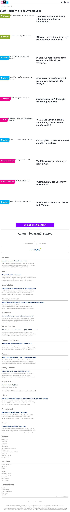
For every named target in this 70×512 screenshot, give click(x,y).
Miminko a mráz (25, 302)
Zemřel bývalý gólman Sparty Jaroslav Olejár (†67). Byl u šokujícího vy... (18, 280)
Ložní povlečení (5, 478)
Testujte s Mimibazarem (7, 464)
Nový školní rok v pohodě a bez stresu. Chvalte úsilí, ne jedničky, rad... (17, 306)
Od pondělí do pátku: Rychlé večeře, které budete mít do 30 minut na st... (18, 359)
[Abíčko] (4, 3)
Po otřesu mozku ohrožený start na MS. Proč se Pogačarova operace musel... (19, 278)
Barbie (3, 468)
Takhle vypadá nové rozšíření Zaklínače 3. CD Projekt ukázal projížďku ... (18, 414)
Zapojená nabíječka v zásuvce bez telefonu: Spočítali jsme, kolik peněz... (18, 294)
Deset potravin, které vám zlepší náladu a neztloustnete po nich (16, 404)
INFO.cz (25, 261)
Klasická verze (29, 243)
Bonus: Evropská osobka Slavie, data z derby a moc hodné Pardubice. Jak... (19, 430)
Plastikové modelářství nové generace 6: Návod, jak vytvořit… (51, 60)
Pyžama (3, 471)
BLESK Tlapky (6, 371)
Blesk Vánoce (5, 261)
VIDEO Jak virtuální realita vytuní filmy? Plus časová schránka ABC (50, 122)
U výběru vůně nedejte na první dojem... (11, 304)
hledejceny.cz (5, 439)
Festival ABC (24, 412)
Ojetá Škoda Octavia (6, 455)
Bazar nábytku (5, 480)
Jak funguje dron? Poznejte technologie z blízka (50, 100)
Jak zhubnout (5, 288)
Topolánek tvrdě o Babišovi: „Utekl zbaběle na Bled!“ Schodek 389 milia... (18, 291)
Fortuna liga (22, 426)
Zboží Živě (4, 441)
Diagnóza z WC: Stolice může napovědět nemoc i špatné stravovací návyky (18, 402)
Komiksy (17, 412)
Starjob (3, 487)
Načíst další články (35, 225)
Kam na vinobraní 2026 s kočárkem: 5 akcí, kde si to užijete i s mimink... (18, 308)
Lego (3, 469)
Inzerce (47, 233)
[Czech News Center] (38, 249)
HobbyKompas (5, 450)
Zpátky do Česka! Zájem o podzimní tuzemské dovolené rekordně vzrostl (18, 377)
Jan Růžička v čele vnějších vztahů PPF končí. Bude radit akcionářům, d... (18, 349)
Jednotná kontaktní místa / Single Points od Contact (39, 509)
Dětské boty (4, 476)
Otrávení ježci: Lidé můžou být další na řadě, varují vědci (52, 38)
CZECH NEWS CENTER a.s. (24, 505)
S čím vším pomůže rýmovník (40, 398)
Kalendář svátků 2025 (16, 261)
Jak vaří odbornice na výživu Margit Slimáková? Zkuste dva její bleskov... (18, 361)
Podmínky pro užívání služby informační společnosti (35, 508)
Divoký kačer (14, 371)
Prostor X (4, 426)
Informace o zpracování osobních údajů (57, 508)
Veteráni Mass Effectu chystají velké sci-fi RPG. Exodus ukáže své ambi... (18, 418)
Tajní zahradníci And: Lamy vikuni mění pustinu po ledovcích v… (50, 19)
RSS (40, 502)
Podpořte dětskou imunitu (8, 398)
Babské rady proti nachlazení (24, 398)
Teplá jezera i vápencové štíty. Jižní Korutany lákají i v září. (15, 266)
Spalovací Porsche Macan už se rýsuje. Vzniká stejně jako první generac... (18, 318)
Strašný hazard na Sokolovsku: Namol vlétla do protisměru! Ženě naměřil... (18, 263)
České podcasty (5, 489)
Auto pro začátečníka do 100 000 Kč (10, 451)
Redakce (35, 502)
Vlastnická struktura (22, 509)
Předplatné (34, 233)
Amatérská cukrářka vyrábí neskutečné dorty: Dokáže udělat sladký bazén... (19, 363)
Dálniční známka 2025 (27, 316)
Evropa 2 (4, 494)
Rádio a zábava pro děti (7, 491)
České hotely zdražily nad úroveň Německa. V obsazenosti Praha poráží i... (18, 347)
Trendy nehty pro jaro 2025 (17, 288)
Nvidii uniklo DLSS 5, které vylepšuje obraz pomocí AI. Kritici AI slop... (17, 332)
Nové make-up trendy (30, 288)
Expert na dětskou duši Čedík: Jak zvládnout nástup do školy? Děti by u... (18, 265)
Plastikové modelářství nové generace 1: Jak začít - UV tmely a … (51, 81)
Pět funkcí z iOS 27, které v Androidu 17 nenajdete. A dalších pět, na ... (17, 335)
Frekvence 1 (4, 493)
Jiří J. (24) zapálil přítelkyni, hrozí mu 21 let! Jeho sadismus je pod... (17, 292)
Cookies (5, 509)
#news (16, 385)
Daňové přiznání (6, 343)
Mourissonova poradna (8, 412)
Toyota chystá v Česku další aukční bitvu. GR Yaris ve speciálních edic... (18, 321)
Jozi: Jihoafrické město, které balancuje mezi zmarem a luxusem (16, 375)
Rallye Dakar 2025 (16, 316)
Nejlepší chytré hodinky (8, 330)
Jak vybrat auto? (5, 457)
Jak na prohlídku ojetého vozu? (9, 448)
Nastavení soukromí (12, 509)
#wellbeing (11, 385)
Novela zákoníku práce (17, 343)
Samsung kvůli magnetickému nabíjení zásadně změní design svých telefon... (19, 334)
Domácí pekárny (19, 357)
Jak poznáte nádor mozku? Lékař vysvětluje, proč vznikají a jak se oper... (18, 401)
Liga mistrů (18, 274)
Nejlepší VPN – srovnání (31, 330)
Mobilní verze (42, 243)
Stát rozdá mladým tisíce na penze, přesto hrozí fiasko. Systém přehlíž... (18, 346)
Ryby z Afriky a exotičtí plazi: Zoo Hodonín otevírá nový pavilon (16, 416)
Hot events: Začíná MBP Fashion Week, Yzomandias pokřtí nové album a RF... (19, 390)
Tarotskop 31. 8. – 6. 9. (7, 389)
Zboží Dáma (4, 444)
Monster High (5, 466)
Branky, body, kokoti (13, 426)
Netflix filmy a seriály (23, 371)
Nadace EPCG (28, 343)
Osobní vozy (5, 443)
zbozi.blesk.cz (5, 446)
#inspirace (5, 385)
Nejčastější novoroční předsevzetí (11, 302)
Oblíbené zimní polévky (8, 357)
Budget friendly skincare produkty (9, 387)
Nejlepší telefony (19, 330)
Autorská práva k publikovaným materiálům (13, 508)
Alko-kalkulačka (6, 316)
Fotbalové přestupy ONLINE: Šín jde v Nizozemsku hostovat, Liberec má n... (19, 277)
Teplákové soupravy (6, 475)
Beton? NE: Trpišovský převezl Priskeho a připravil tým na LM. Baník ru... (18, 428)
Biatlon (12, 274)
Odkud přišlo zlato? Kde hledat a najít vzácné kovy (52, 141)
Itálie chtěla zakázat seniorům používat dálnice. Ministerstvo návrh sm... (18, 320)
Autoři (22, 233)
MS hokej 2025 (6, 274)
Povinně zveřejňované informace (59, 509)
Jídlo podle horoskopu (30, 357)
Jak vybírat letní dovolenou (37, 302)
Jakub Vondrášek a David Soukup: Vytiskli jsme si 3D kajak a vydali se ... (18, 373)
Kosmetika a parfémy (6, 473)
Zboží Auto (4, 453)
